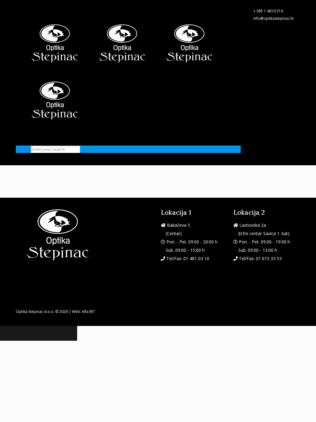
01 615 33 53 (269, 258)
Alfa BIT (88, 311)
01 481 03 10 (196, 258)
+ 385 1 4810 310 (268, 11)
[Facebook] (18, 3)
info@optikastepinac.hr (273, 18)
